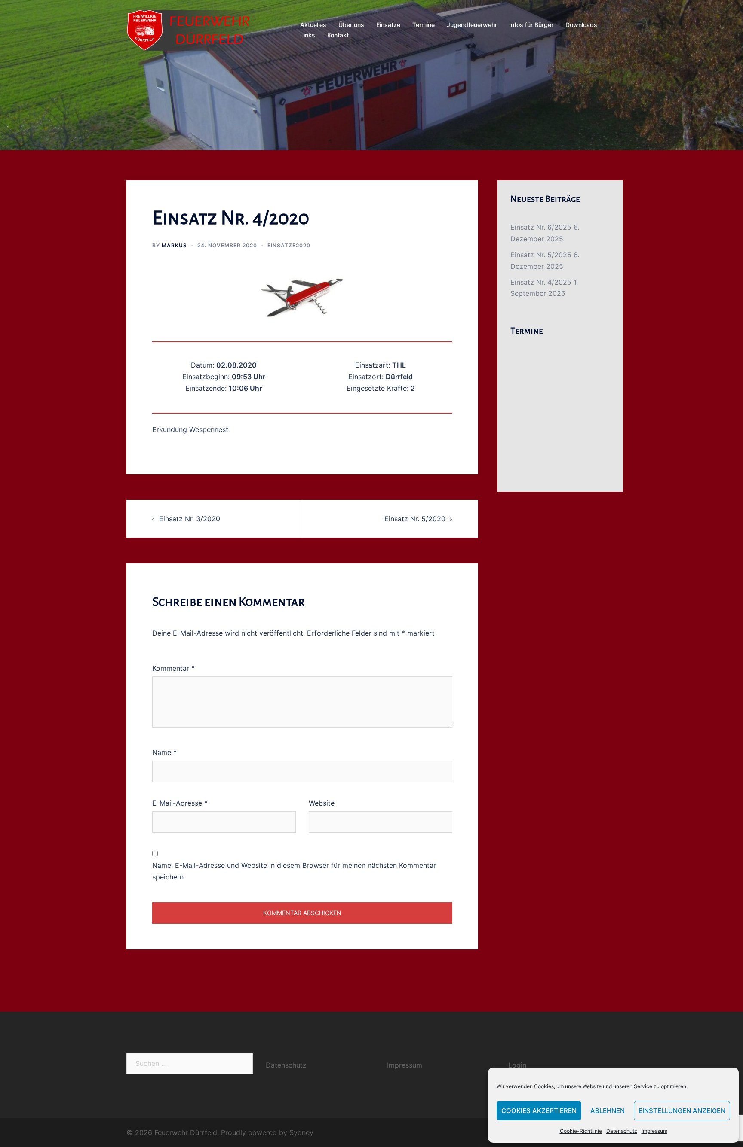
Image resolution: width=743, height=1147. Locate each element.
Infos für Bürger (531, 24)
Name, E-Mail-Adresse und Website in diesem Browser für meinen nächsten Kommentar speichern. (294, 871)
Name (164, 752)
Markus (174, 245)
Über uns (351, 24)
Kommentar (173, 668)
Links (307, 35)
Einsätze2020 (288, 245)
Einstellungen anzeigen (682, 1111)
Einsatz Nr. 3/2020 (189, 518)
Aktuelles (313, 24)
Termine (423, 24)
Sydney (301, 1132)
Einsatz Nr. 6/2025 (540, 227)
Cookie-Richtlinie (581, 1131)
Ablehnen (607, 1111)
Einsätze (388, 24)
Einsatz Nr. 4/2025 (540, 282)
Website (322, 803)
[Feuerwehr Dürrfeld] (193, 29)
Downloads (581, 24)
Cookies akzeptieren (539, 1111)
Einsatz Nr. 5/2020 (414, 518)
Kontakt (338, 35)
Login (517, 1065)
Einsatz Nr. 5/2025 (540, 254)
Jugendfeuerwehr (472, 24)
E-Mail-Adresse (180, 803)
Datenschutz (621, 1131)
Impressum (654, 1131)
